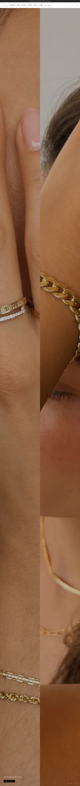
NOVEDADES (12, 5)
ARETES (18, 5)
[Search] (69, 5)
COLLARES (23, 5)
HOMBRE (41, 5)
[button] (72, 5)
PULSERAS (30, 5)
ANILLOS (36, 5)
